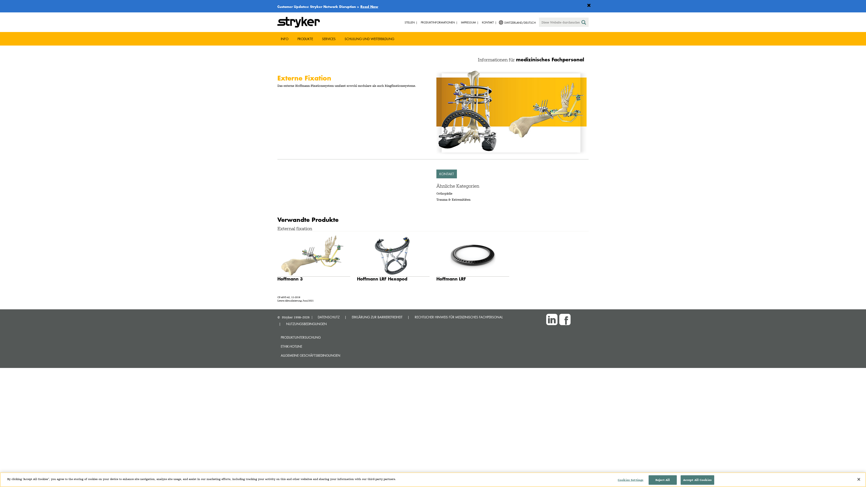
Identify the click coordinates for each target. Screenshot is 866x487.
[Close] (859, 479)
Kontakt (446, 174)
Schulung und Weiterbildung (369, 39)
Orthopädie (444, 193)
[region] (433, 479)
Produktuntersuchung (301, 337)
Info (284, 39)
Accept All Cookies (697, 480)
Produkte (305, 39)
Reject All (662, 480)
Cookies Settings (630, 480)
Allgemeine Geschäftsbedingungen (310, 355)
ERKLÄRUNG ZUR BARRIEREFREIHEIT (377, 317)
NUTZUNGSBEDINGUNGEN (306, 324)
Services (329, 39)
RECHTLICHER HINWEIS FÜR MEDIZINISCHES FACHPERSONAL (459, 317)
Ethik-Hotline (291, 346)
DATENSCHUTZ (329, 317)
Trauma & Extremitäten (453, 199)
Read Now (369, 6)
